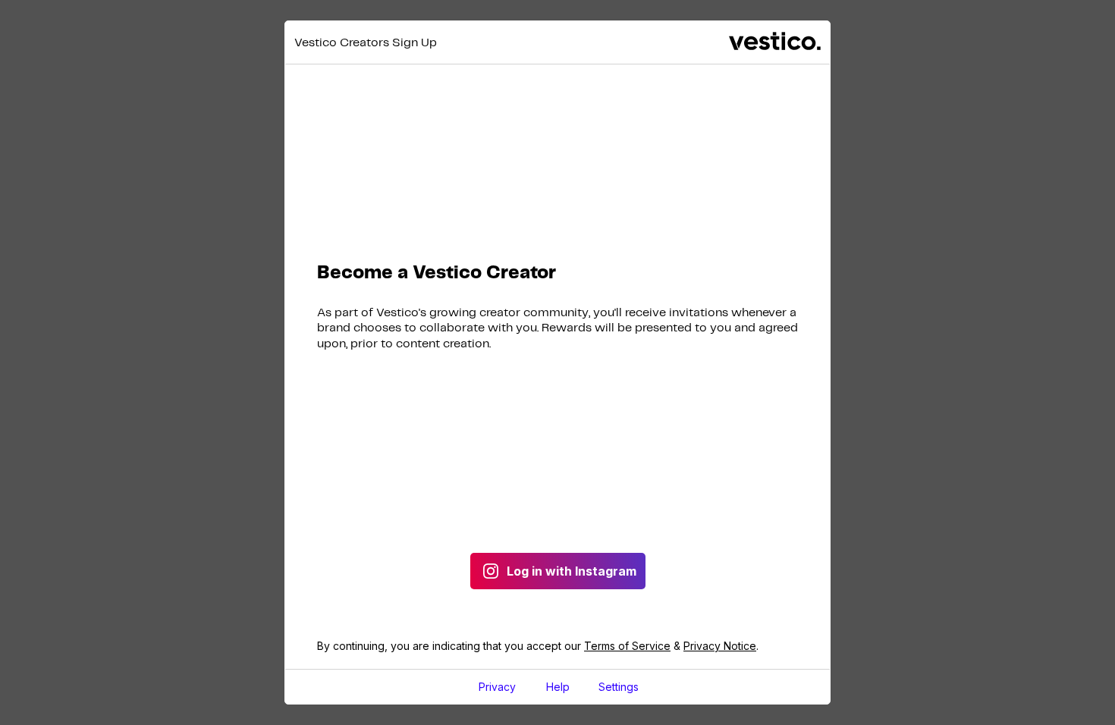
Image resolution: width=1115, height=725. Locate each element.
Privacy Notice (719, 645)
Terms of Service (627, 645)
